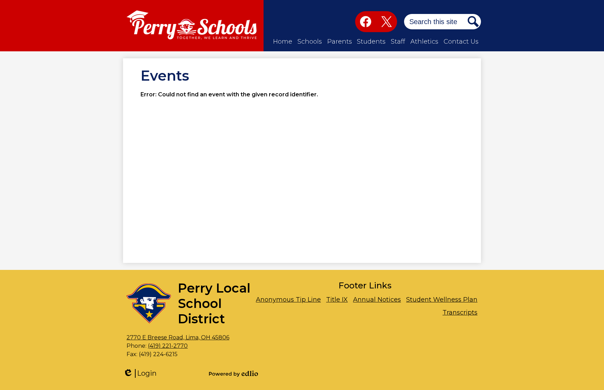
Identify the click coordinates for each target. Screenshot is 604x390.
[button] (282, 42)
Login (142, 373)
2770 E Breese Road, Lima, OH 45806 (178, 337)
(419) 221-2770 (168, 346)
